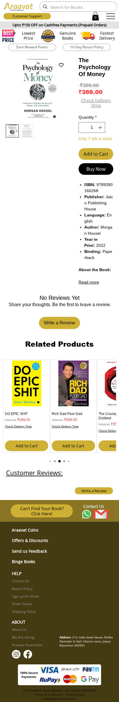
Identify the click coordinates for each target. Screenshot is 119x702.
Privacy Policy (75, 694)
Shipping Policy (24, 611)
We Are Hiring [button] (23, 637)
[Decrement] (83, 127)
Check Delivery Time (96, 103)
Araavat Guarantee (27, 644)
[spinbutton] (92, 127)
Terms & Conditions (48, 694)
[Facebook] (27, 654)
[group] (59, 406)
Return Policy (22, 588)
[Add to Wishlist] (61, 65)
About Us (19, 629)
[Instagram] (16, 654)
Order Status (22, 603)
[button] (95, 16)
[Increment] (100, 127)
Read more (89, 282)
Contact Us (20, 580)
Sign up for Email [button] (25, 596)
